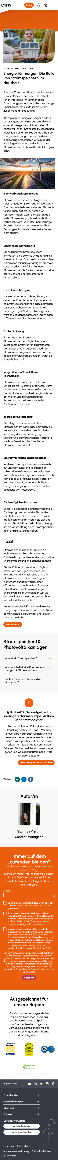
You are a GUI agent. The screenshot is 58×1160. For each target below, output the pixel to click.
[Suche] (38, 5)
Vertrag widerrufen (21, 1132)
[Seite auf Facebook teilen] (30, 779)
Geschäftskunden (13, 1101)
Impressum (8, 1146)
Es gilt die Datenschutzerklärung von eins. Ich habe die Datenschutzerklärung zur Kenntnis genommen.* (30, 906)
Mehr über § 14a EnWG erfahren (36, 762)
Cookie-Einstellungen (42, 1151)
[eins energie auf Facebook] (53, 1084)
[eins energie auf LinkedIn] (35, 1084)
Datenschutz (23, 1146)
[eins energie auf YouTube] (29, 1084)
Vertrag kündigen (21, 1126)
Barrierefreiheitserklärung (16, 1151)
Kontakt (7, 1114)
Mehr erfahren (13, 624)
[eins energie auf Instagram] (47, 1084)
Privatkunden (10, 1095)
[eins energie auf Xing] (41, 1084)
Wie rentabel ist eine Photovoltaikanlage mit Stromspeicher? (25, 669)
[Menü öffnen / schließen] (53, 5)
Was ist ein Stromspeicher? (21, 658)
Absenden (29, 977)
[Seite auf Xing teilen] (17, 779)
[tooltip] (6, 31)
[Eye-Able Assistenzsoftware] (46, 5)
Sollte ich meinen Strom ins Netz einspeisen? (24, 680)
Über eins (7, 20)
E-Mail (6, 890)
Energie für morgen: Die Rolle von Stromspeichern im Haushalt (28, 24)
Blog (16, 20)
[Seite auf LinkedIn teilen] (24, 779)
